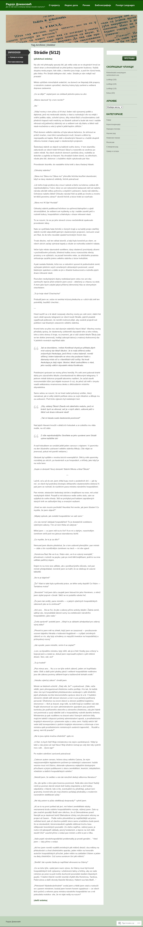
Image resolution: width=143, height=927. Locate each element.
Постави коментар (15, 62)
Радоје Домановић (19, 4)
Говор (108, 120)
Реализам (110, 142)
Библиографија (103, 5)
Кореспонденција (113, 124)
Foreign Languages (125, 5)
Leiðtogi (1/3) (111, 89)
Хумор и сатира (16, 57)
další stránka (40, 900)
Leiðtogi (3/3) (111, 80)
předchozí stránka (43, 59)
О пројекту (54, 5)
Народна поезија (113, 129)
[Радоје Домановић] (71, 42)
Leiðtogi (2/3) (111, 84)
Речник (86, 5)
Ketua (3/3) (110, 93)
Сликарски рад (112, 147)
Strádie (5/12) (47, 52)
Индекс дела (71, 5)
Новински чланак (113, 138)
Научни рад (111, 133)
